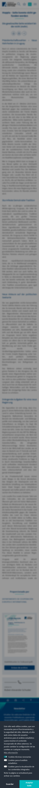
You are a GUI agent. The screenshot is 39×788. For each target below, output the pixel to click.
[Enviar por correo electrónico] (19, 33)
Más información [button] (11, 752)
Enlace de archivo (19, 667)
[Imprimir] (13, 33)
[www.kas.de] (9, 4)
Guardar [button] (10, 784)
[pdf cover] (19, 635)
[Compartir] (24, 33)
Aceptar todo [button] (29, 784)
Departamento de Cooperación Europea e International (17, 600)
